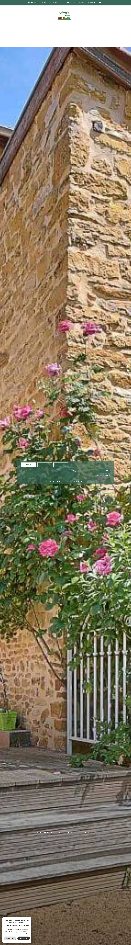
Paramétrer (10, 938)
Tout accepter (23, 938)
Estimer (60, 465)
